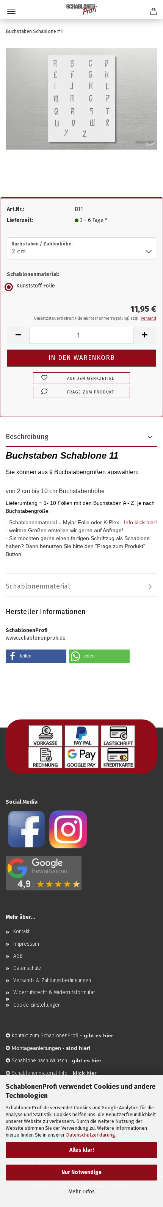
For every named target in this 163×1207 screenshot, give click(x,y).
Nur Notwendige (81, 1172)
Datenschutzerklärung (90, 1135)
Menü (11, 11)
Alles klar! (81, 1150)
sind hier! (78, 1048)
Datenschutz (27, 968)
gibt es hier (86, 1060)
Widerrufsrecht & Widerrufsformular (54, 992)
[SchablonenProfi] (81, 9)
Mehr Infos (81, 1191)
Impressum (26, 944)
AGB (18, 956)
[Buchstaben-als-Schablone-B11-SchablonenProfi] (81, 98)
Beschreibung (27, 437)
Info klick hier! (140, 522)
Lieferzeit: (20, 220)
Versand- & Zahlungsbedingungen (52, 980)
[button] (18, 335)
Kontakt (21, 931)
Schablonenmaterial (38, 586)
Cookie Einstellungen (37, 1005)
